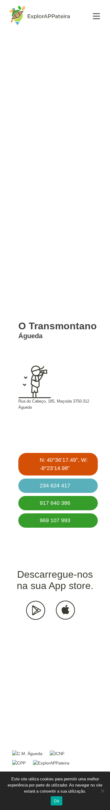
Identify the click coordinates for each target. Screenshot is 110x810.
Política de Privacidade (40, 744)
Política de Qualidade (38, 736)
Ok (56, 800)
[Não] (102, 791)
